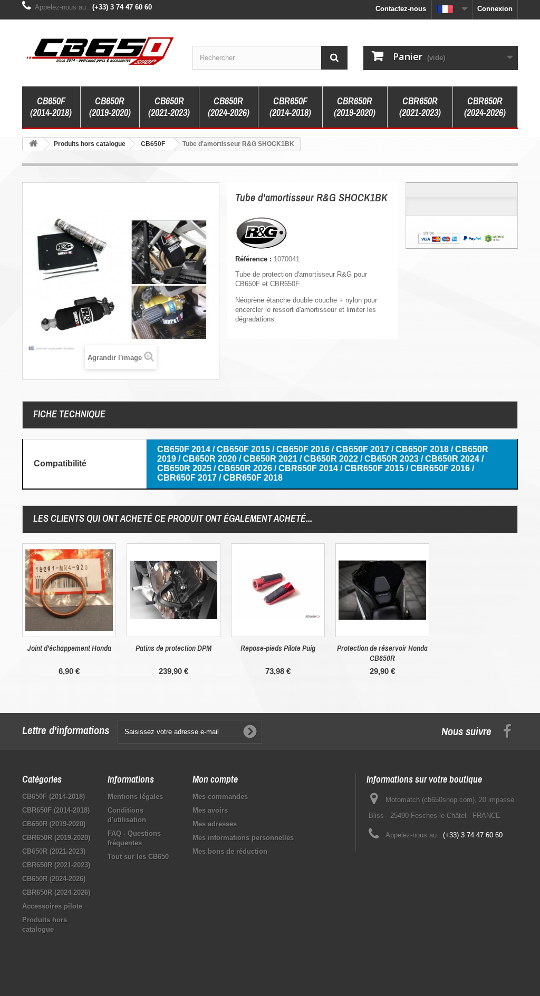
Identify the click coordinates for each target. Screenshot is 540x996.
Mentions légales (135, 796)
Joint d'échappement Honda (69, 647)
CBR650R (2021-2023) (420, 106)
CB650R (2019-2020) (110, 106)
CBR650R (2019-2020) (354, 106)
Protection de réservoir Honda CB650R (382, 652)
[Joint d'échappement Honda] (69, 590)
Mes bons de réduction (229, 851)
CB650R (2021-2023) (169, 106)
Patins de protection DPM (173, 647)
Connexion (495, 9)
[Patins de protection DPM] (173, 590)
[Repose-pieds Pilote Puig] (278, 590)
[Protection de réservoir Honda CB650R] (382, 590)
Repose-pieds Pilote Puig (277, 647)
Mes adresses (214, 824)
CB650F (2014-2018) (51, 106)
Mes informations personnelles (243, 838)
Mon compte (215, 779)
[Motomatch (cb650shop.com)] (99, 50)
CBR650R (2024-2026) (485, 106)
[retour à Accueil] (33, 144)
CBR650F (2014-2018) (290, 106)
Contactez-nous (400, 9)
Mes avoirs (210, 810)
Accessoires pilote (52, 906)
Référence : (253, 259)
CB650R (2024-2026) (228, 106)
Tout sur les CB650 (138, 857)
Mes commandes (220, 796)
